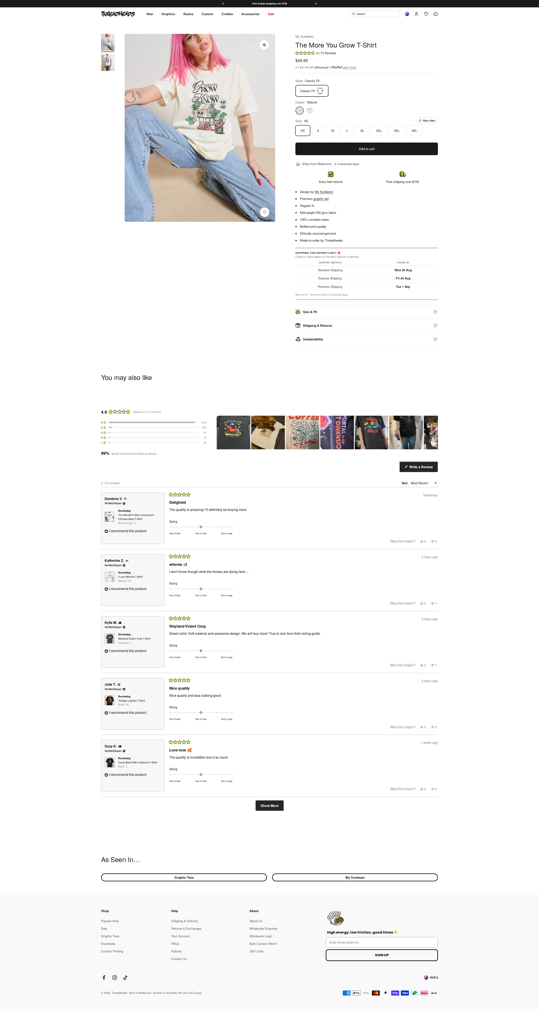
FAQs (175, 943)
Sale (271, 14)
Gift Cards (256, 951)
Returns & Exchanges (186, 928)
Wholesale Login (260, 936)
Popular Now (110, 921)
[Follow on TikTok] (125, 977)
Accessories (250, 14)
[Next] (316, 4)
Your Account (180, 936)
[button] (366, 53)
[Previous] (223, 4)
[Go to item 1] (108, 43)
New (150, 14)
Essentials (108, 943)
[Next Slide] (434, 432)
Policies (176, 951)
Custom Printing (112, 951)
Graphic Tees (184, 877)
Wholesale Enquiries (263, 928)
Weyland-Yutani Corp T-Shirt (134, 640)
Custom (207, 14)
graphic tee (321, 198)
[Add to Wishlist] (264, 212)
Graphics (168, 14)
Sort (405, 483)
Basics (188, 14)
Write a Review (423, 468)
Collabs (227, 14)
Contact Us (179, 958)
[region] (327, 432)
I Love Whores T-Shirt (130, 578)
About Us (255, 921)
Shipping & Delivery (184, 921)
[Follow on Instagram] (114, 977)
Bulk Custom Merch (263, 943)
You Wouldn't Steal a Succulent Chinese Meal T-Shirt (136, 519)
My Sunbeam (304, 36)
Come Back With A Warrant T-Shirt (137, 764)
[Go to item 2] (108, 63)
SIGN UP (382, 955)
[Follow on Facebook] (104, 977)
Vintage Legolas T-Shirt (131, 702)
